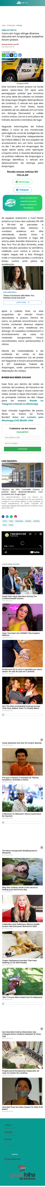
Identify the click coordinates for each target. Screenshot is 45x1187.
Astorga (28, 521)
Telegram (24, 190)
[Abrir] (1, 3)
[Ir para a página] (22, 3)
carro (5, 521)
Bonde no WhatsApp (26, 403)
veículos (36, 521)
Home (4, 25)
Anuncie (15, 1154)
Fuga (11, 521)
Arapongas (19, 521)
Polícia (19, 25)
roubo (11, 525)
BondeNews (11, 25)
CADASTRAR (22, 449)
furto (4, 525)
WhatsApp (24, 182)
